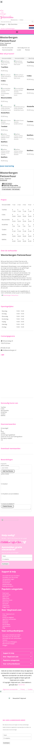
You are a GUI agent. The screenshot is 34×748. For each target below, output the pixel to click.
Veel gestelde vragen (8, 579)
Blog (3, 628)
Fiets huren (5, 593)
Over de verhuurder (7, 47)
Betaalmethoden (7, 584)
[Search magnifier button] (32, 21)
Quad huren (5, 605)
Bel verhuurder (15, 189)
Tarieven (4, 640)
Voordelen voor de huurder (10, 577)
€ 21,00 (14, 230)
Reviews (27, 50)
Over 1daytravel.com (8, 614)
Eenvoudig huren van (24, 47)
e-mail (25, 538)
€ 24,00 (14, 215)
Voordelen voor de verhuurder (11, 636)
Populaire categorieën (11, 660)
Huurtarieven (6, 582)
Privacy (22, 689)
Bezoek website (7, 183)
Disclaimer (5, 621)
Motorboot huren (7, 600)
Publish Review (7, 506)
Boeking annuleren (7, 586)
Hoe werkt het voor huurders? (10, 576)
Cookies (30, 689)
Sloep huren (5, 598)
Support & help (8, 653)
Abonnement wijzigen (8, 643)
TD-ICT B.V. (21, 685)
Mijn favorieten (12, 24)
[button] (1, 1)
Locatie (19, 50)
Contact (21, 20)
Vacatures (5, 622)
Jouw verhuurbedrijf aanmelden (11, 635)
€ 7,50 (13, 225)
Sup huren (5, 603)
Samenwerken (6, 626)
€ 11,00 (14, 210)
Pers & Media (6, 624)
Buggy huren (6, 607)
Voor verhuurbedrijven (11, 664)
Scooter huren (6, 595)
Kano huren (5, 602)
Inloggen (2, 24)
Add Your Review (8, 471)
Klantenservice (14, 20)
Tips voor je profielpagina (9, 642)
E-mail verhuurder (6, 189)
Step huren (5, 596)
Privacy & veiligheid (8, 617)
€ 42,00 (14, 240)
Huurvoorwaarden (7, 50)
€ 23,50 (14, 220)
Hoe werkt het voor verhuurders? (11, 638)
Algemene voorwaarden (9, 619)
